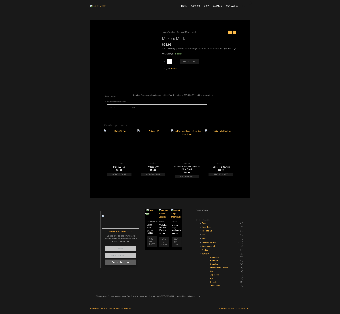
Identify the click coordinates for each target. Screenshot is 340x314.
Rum (204, 238)
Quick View (119, 158)
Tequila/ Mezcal (209, 242)
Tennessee (215, 285)
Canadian (214, 264)
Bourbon (180, 32)
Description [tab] (110, 96)
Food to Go (207, 231)
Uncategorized (208, 246)
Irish (212, 271)
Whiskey (171, 32)
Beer (204, 223)
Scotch (213, 282)
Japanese (214, 275)
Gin (203, 234)
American (214, 257)
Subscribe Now (120, 262)
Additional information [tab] (115, 101)
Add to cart (190, 61)
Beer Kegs (206, 227)
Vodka (205, 250)
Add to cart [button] (119, 174)
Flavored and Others (219, 268)
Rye (211, 278)
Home (164, 32)
